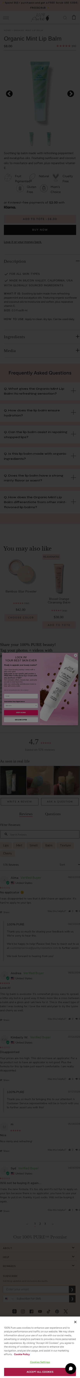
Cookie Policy (22, 1354)
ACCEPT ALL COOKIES (40, 1371)
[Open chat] (70, 1368)
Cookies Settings (40, 1362)
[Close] (75, 1322)
